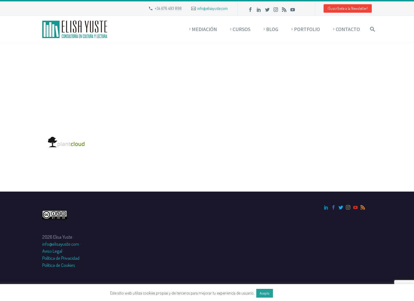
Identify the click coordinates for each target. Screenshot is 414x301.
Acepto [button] (265, 293)
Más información (289, 293)
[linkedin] (326, 207)
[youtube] (355, 207)
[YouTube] (292, 9)
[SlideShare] (301, 9)
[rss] (362, 207)
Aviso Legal (52, 251)
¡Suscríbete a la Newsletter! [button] (348, 8)
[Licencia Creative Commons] (54, 214)
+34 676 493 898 (168, 8)
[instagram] (348, 207)
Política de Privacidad (60, 258)
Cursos (241, 29)
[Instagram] (275, 9)
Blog (272, 29)
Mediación (204, 29)
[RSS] (284, 9)
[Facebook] (250, 9)
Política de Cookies (58, 265)
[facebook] (333, 207)
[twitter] (341, 207)
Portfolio (307, 29)
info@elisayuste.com (212, 8)
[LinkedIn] (259, 9)
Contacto (348, 29)
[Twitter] (267, 9)
